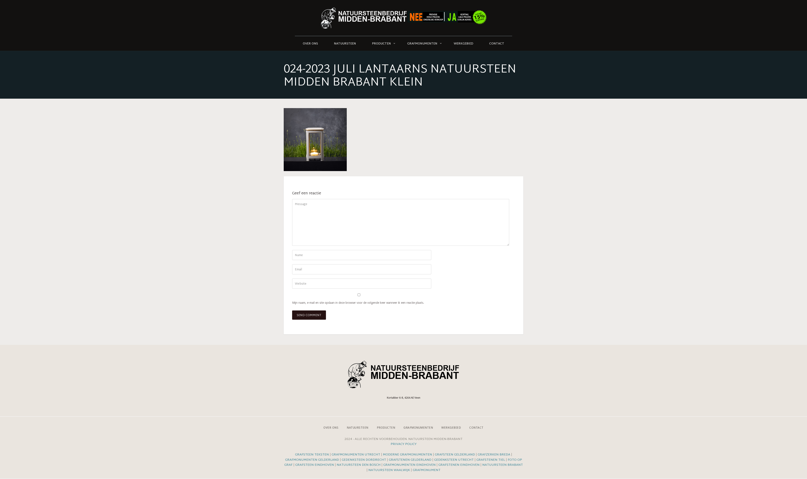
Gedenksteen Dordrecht (364, 460)
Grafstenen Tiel (490, 460)
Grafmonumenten (422, 43)
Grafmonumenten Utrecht (356, 455)
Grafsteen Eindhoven (314, 465)
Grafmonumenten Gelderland (312, 460)
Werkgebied (463, 43)
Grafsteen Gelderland (455, 455)
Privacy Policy (404, 444)
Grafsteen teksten (312, 455)
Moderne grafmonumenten (407, 455)
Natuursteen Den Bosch (359, 465)
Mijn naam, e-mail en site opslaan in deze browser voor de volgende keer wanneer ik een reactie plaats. (358, 302)
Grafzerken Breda (494, 455)
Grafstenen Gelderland (410, 460)
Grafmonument (426, 470)
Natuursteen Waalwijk (389, 470)
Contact (496, 43)
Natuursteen (345, 43)
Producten (381, 43)
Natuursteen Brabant (502, 465)
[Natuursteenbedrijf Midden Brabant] (403, 18)
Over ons (310, 43)
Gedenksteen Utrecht (454, 460)
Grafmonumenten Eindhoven (409, 465)
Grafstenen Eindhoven (459, 465)
